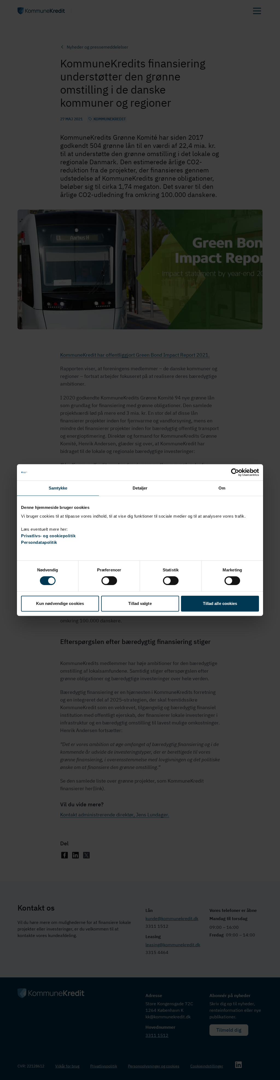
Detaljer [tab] (140, 488)
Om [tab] (221, 488)
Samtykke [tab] (58, 488)
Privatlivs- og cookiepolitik (48, 535)
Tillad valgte (139, 603)
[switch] (109, 580)
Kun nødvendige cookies (60, 603)
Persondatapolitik (39, 542)
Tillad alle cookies (220, 603)
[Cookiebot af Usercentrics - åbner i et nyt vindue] (235, 472)
